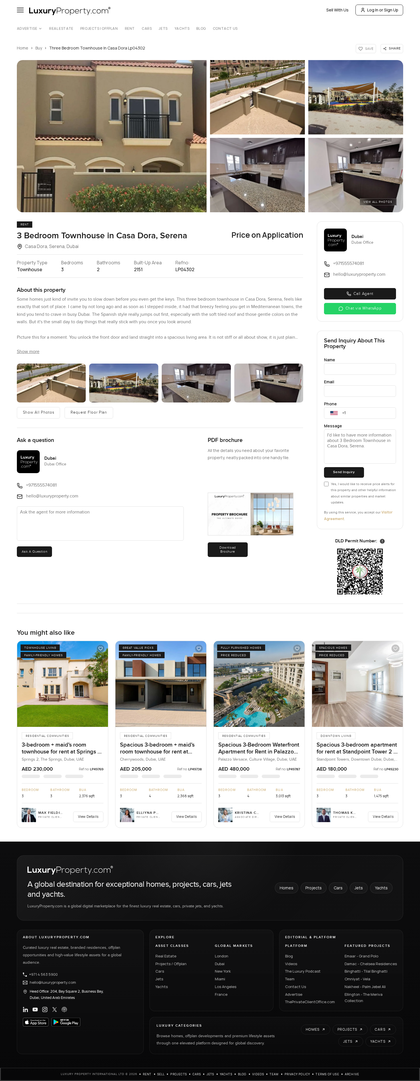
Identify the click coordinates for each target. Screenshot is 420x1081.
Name (329, 359)
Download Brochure (227, 550)
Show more (28, 351)
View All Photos (377, 202)
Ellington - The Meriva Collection (364, 997)
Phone (330, 403)
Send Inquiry (344, 472)
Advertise (27, 28)
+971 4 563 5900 (43, 974)
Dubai (220, 963)
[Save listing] (101, 648)
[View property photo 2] (257, 97)
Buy (38, 48)
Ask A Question (34, 552)
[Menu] (20, 10)
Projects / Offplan (171, 963)
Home (22, 48)
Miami (220, 978)
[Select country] (334, 413)
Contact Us (225, 28)
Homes (286, 887)
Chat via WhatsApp (363, 308)
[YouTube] (35, 1009)
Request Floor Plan (89, 412)
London (221, 956)
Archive (352, 1074)
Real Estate (61, 28)
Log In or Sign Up (382, 10)
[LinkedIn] (25, 1009)
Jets (163, 28)
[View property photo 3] (355, 97)
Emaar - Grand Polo (361, 956)
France (221, 994)
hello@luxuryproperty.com (53, 982)
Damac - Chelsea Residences (371, 963)
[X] (54, 1009)
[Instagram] (44, 1009)
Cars (147, 28)
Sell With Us (337, 10)
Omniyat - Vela (357, 978)
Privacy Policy (297, 1074)
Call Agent (363, 293)
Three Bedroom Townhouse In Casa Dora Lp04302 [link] (97, 48)
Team (290, 978)
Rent (130, 28)
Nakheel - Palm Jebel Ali (365, 986)
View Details (88, 816)
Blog (201, 28)
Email (329, 381)
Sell (161, 1074)
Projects (313, 887)
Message (333, 426)
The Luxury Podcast (303, 971)
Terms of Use (327, 1074)
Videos (291, 963)
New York (223, 971)
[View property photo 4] (257, 175)
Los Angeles (225, 986)
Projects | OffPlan (99, 28)
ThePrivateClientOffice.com (310, 1001)
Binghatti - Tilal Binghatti (366, 971)
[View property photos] (112, 136)
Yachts (182, 28)
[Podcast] (64, 1009)
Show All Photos (38, 412)
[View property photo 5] (355, 175)
